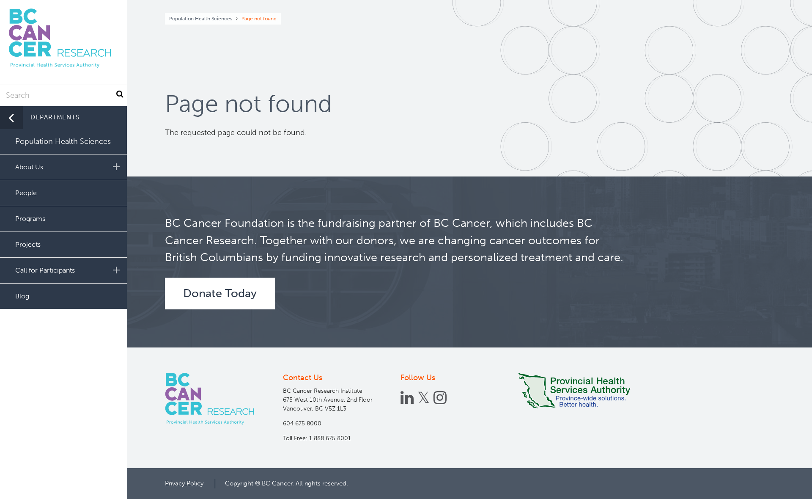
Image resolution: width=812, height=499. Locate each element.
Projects (28, 244)
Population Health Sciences (200, 19)
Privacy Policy (184, 483)
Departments (55, 117)
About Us (29, 167)
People (26, 193)
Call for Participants (45, 270)
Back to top (785, 485)
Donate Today (220, 293)
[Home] (209, 399)
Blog (22, 296)
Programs (30, 219)
